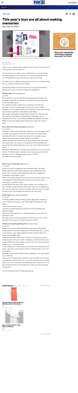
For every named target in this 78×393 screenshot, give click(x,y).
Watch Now (72, 2)
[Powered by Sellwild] (47, 333)
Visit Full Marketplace (45, 285)
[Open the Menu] (2, 2)
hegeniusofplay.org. (28, 271)
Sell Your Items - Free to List (20, 285)
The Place (6, 14)
